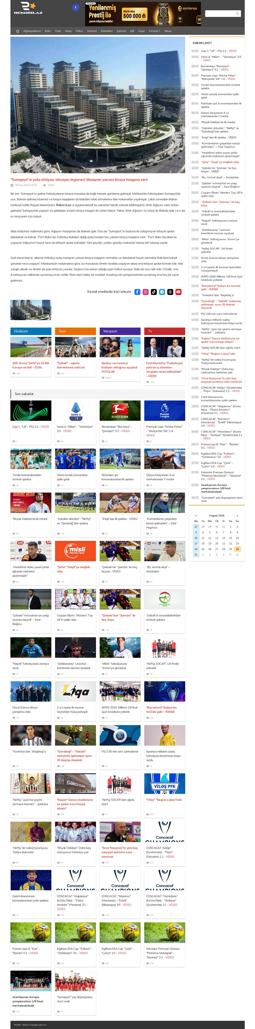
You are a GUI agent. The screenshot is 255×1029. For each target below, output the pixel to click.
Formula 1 (154, 30)
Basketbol (107, 30)
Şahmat (121, 30)
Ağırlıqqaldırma (32, 30)
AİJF (132, 30)
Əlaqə (167, 30)
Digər (142, 30)
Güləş (68, 30)
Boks (48, 30)
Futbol (79, 30)
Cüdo (58, 30)
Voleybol (92, 30)
